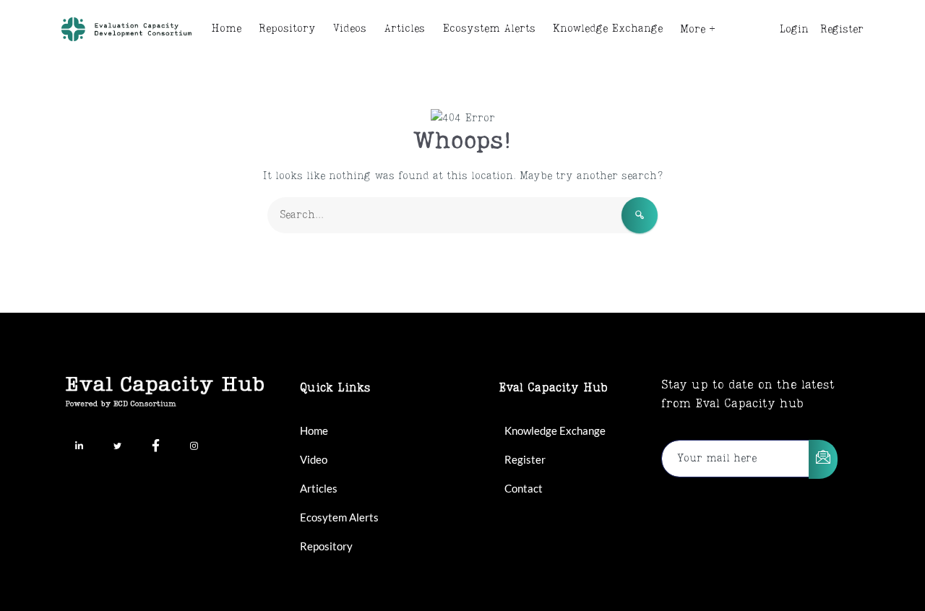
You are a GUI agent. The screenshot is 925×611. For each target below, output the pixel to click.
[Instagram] (194, 447)
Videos (349, 29)
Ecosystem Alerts (488, 29)
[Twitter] (117, 447)
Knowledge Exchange (608, 29)
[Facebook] (155, 447)
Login (794, 30)
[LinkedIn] (79, 447)
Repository (287, 29)
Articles (404, 29)
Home (226, 29)
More (692, 30)
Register (842, 30)
